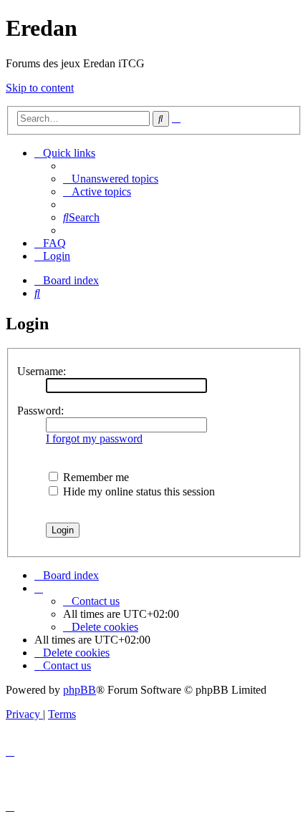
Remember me (94, 477)
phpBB (79, 690)
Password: (40, 410)
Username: (41, 371)
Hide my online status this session (137, 491)
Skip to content (40, 88)
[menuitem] (110, 179)
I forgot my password (94, 438)
